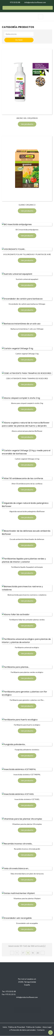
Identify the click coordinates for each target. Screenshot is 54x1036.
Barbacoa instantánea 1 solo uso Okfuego (27, 329)
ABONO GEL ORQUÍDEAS (27, 118)
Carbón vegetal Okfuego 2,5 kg (27, 459)
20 (38, 952)
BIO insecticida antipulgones (27, 229)
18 (28, 952)
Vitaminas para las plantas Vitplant (27, 898)
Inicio (5, 1027)
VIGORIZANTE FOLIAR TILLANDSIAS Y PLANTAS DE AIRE (27, 254)
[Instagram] (17, 1010)
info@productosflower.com (27, 997)
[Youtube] (23, 1010)
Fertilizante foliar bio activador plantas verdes (27, 620)
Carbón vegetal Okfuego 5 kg (27, 354)
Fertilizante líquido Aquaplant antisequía (27, 567)
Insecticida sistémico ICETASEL (27, 799)
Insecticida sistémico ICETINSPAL (27, 774)
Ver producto (27, 124)
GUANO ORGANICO (27, 205)
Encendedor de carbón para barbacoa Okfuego (27, 304)
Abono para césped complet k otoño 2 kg (27, 403)
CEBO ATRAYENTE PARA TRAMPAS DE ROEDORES (27, 378)
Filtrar (18, 40)
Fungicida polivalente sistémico (27, 750)
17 (23, 952)
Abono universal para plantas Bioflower (27, 431)
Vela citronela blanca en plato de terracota (27, 874)
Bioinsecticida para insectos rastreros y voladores (27, 595)
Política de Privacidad (16, 1027)
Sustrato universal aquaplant (27, 279)
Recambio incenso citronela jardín (27, 849)
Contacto (41, 1030)
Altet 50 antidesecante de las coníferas (27, 484)
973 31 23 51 (10, 994)
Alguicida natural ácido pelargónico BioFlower (27, 511)
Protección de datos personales (23, 1030)
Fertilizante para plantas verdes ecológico (27, 672)
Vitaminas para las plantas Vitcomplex (27, 824)
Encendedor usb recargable (27, 923)
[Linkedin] (30, 1010)
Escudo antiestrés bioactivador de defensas (27, 539)
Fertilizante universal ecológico (27, 647)
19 (33, 952)
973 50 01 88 (11, 991)
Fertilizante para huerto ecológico (27, 725)
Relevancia (20, 34)
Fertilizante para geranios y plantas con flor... (27, 700)
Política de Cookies (33, 1027)
